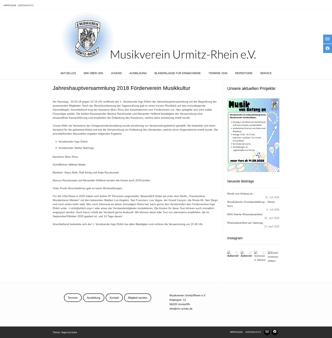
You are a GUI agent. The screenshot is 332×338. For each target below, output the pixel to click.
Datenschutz (26, 5)
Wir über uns (93, 73)
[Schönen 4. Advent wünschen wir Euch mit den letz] (260, 256)
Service (266, 73)
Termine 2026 (217, 73)
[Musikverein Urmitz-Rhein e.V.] (166, 38)
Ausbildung (138, 73)
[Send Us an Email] (267, 332)
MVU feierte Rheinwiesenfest (244, 214)
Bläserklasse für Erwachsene (177, 73)
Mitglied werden (137, 297)
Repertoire (243, 73)
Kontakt (114, 297)
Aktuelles (68, 73)
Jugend (116, 73)
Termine (73, 297)
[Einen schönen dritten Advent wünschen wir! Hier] (273, 256)
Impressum (10, 5)
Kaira (74, 332)
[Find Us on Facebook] (275, 332)
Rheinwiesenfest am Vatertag (245, 222)
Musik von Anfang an (240, 193)
